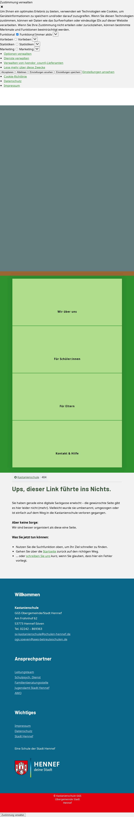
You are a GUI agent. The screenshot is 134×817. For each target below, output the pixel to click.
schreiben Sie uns (38, 556)
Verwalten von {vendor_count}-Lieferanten (33, 63)
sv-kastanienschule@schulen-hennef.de (42, 634)
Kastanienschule (28, 477)
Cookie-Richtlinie (15, 76)
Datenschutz (12, 81)
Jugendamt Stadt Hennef (32, 688)
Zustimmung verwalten (12, 815)
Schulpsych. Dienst (28, 677)
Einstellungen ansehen (41, 72)
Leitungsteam (24, 672)
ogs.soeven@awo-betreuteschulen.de (41, 639)
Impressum (12, 86)
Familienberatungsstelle (31, 682)
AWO (18, 693)
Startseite (49, 551)
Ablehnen (21, 72)
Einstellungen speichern (68, 72)
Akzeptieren (7, 72)
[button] (67, 7)
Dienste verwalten (16, 58)
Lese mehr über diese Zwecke (24, 67)
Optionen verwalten (18, 54)
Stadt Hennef (24, 736)
